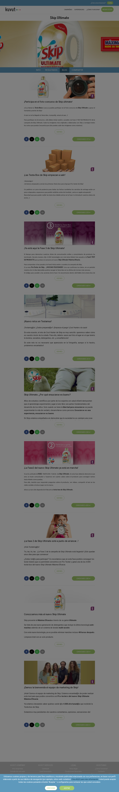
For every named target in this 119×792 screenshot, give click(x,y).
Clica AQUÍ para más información (85, 779)
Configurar (51, 788)
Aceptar (67, 788)
